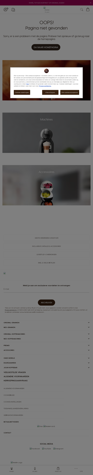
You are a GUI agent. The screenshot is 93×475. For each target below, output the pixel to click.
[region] (46, 82)
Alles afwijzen (50, 92)
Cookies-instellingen (22, 92)
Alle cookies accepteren (70, 92)
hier (27, 84)
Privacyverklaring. (45, 86)
